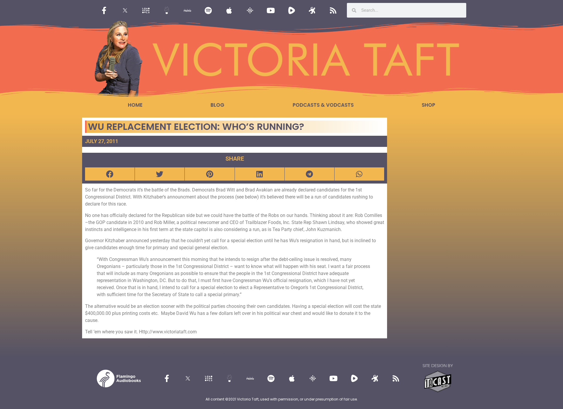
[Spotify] (208, 10)
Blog (217, 104)
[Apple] (229, 10)
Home (135, 104)
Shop (428, 104)
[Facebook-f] (104, 10)
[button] (110, 174)
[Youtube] (270, 10)
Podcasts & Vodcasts (323, 104)
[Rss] (333, 10)
